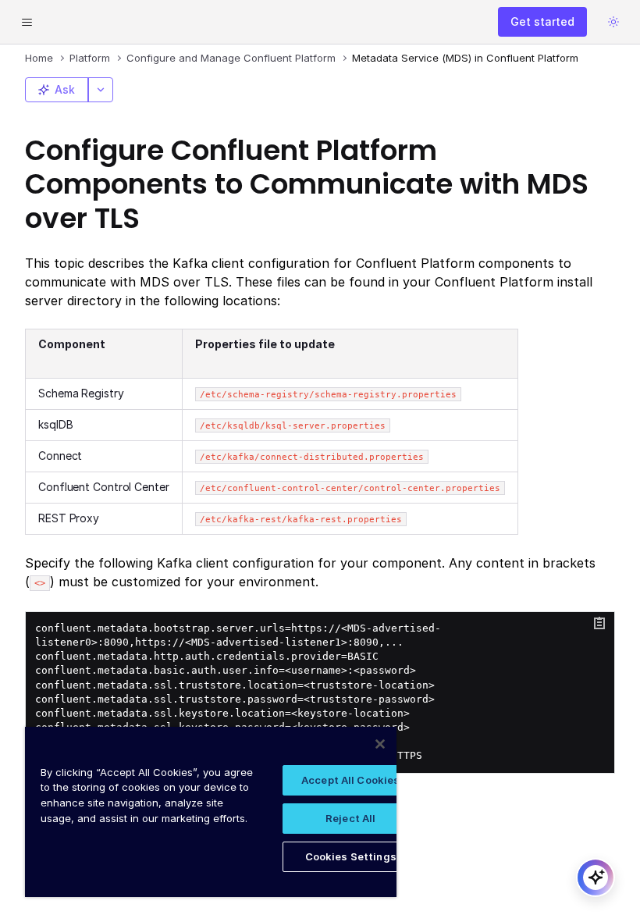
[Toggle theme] (613, 22)
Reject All (350, 818)
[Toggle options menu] (100, 89)
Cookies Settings (350, 856)
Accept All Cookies (350, 780)
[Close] (380, 744)
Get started (542, 21)
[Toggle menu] (26, 22)
